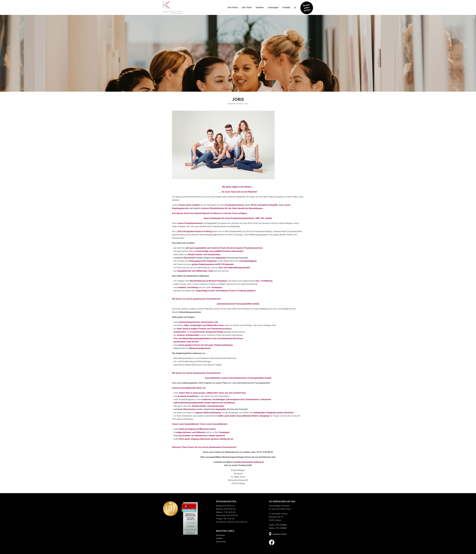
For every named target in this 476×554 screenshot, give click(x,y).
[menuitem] (233, 7)
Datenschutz (221, 542)
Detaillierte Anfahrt (279, 534)
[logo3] (172, 8)
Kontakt (219, 538)
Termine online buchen (306, 7)
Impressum (220, 535)
